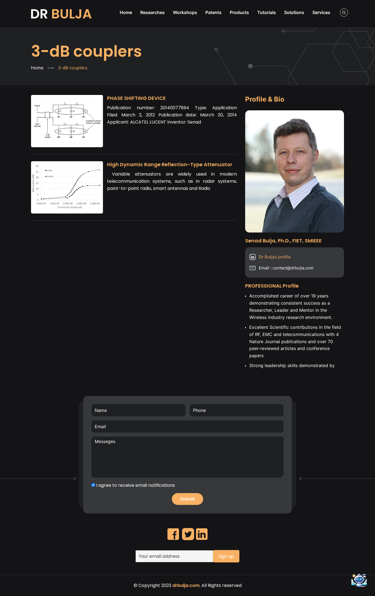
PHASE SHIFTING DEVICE (136, 98)
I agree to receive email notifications (135, 485)
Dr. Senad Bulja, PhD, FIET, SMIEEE (62, 14)
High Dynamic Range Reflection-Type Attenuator (169, 164)
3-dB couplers (86, 51)
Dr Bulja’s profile (275, 256)
